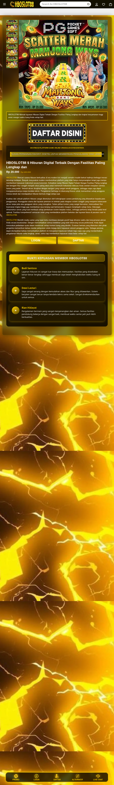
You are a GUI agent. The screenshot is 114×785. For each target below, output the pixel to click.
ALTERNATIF (77, 780)
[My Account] (96, 4)
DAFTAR (78, 240)
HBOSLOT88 (11, 178)
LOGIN (35, 240)
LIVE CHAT (98, 780)
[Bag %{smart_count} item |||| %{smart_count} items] (110, 4)
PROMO (16, 780)
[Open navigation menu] (4, 4)
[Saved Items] (103, 4)
